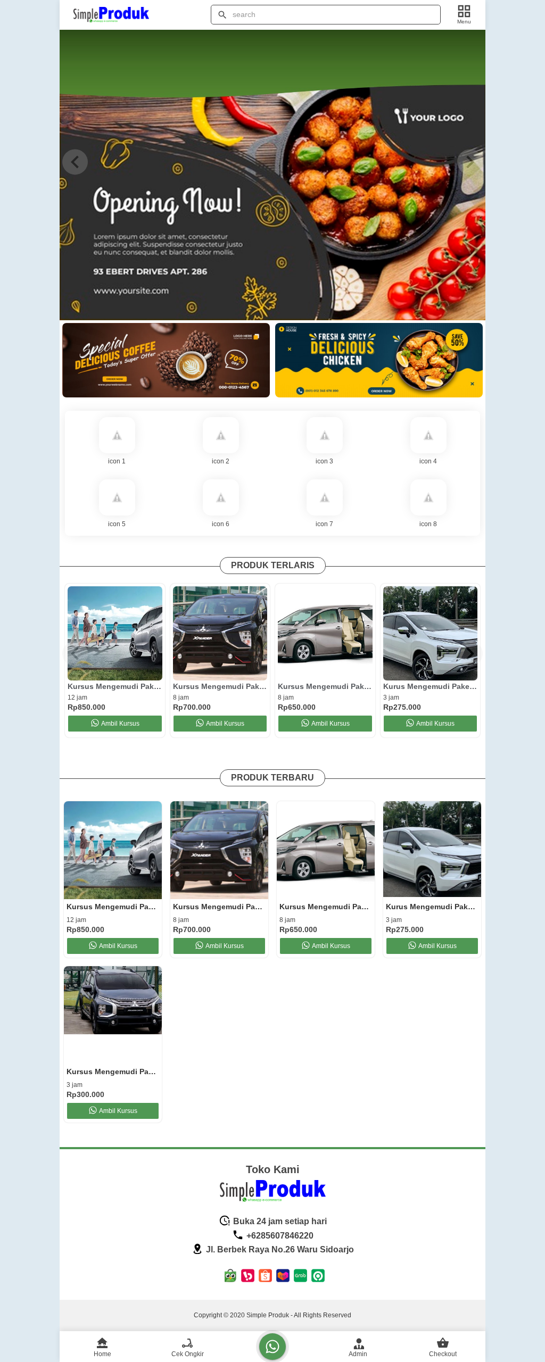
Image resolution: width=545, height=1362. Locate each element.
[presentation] (75, 162)
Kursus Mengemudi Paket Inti (325, 686)
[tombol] (222, 15)
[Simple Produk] (117, 15)
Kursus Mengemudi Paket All (115, 686)
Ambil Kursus (120, 723)
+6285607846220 (278, 1235)
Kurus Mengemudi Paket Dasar (430, 686)
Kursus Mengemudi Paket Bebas (113, 1071)
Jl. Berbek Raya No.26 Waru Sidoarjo (279, 1249)
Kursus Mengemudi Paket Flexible (220, 686)
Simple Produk (267, 1315)
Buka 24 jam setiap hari (279, 1221)
